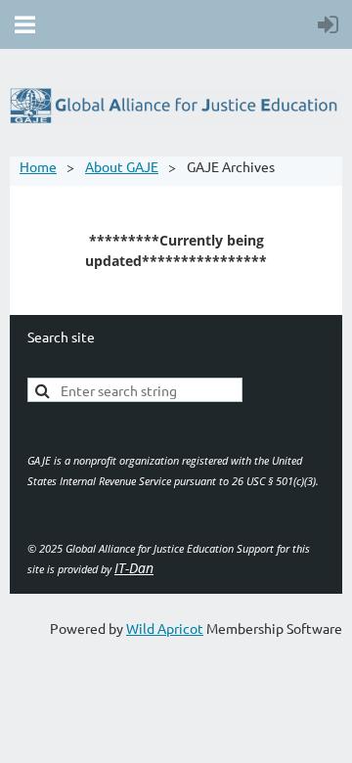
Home (38, 166)
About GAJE (121, 166)
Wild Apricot (164, 628)
